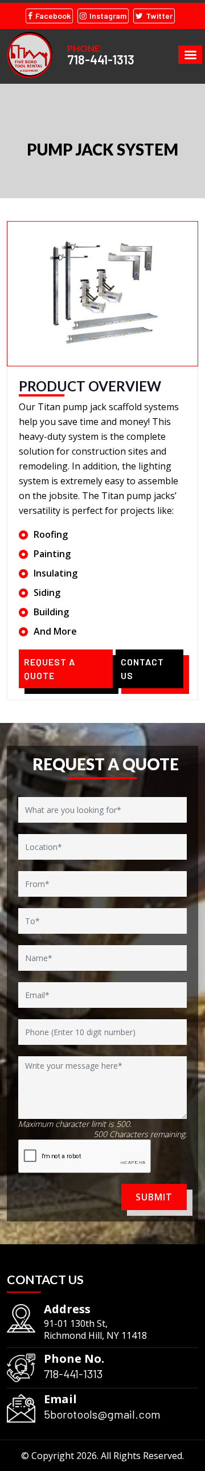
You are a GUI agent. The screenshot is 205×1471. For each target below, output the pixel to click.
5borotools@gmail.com (102, 1414)
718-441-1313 (100, 59)
